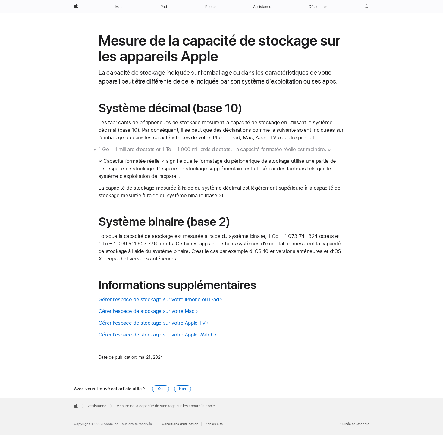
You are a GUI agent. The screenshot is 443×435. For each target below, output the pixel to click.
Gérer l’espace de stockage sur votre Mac (147, 311)
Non (182, 389)
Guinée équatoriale (354, 424)
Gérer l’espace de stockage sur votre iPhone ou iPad (159, 299)
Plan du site (214, 424)
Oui (161, 389)
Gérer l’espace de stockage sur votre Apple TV (152, 323)
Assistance (97, 406)
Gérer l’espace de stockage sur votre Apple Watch (156, 335)
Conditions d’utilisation (180, 424)
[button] (367, 6)
